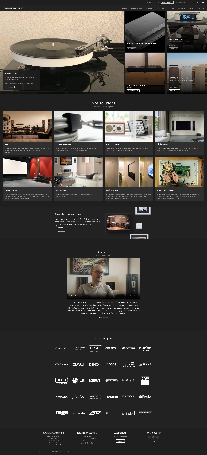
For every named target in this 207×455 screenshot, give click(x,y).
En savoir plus (131, 48)
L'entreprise (181, 8)
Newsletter (153, 442)
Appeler (120, 441)
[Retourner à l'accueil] (13, 8)
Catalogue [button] (149, 8)
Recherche (194, 2)
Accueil (124, 8)
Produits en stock (136, 8)
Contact (201, 8)
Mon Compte (152, 2)
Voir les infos (61, 232)
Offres (172, 8)
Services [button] (161, 8)
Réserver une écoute (167, 2)
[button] (4, 52)
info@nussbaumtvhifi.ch (53, 445)
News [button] (191, 8)
